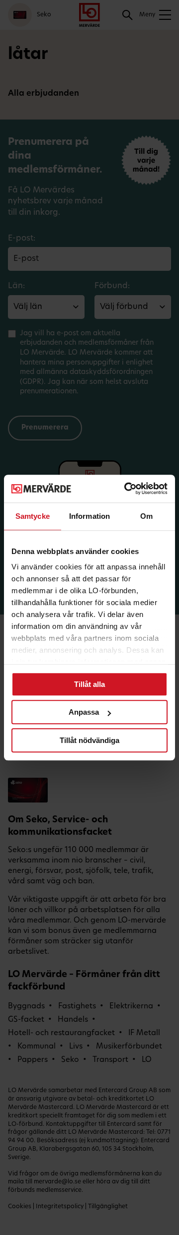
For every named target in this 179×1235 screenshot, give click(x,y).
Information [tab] (89, 516)
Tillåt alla (89, 684)
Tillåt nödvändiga (89, 740)
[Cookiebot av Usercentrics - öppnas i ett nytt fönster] (126, 488)
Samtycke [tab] (32, 516)
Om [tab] (146, 516)
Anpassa (84, 712)
